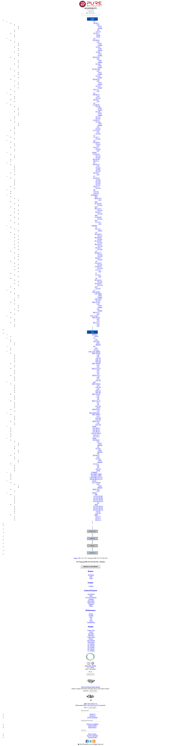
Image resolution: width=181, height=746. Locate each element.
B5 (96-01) (96, 40)
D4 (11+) (96, 147)
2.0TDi (98, 169)
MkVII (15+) (96, 375)
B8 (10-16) (96, 159)
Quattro (100, 28)
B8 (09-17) (96, 164)
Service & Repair (92, 717)
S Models (94, 225)
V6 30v (98, 52)
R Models (94, 472)
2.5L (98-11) (96, 431)
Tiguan (94, 481)
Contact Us (92, 716)
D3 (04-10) (96, 142)
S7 (96, 273)
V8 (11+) (98, 518)
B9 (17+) (96, 89)
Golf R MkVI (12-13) (96, 477)
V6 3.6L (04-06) (98, 498)
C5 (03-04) (98, 217)
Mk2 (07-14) (96, 302)
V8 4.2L (98, 118)
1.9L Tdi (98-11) (96, 433)
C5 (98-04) (96, 105)
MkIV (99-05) (96, 353)
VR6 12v (98, 360)
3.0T (98, 127)
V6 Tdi (98, 511)
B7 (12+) (96, 464)
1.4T (98, 411)
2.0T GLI (98, 406)
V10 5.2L (96, 193)
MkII (96, 504)
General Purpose (90, 590)
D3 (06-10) (98, 283)
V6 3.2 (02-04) (98, 496)
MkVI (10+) (96, 421)
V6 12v (98, 47)
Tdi (98, 30)
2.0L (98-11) (96, 430)
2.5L (98, 367)
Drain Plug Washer (90, 666)
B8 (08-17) (96, 94)
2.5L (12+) (96, 436)
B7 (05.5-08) (96, 69)
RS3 (96, 196)
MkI (96, 494)
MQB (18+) (98, 198)
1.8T (98, 42)
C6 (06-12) (98, 266)
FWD (100, 26)
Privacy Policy (92, 734)
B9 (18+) (96, 99)
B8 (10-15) (98, 244)
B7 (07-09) (98, 203)
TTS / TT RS (94, 316)
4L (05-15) (96, 178)
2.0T (98, 25)
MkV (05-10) (96, 394)
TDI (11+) (98, 520)
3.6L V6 (98, 469)
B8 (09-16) (96, 79)
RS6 (96, 215)
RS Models (94, 195)
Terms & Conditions (92, 724)
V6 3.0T (98, 134)
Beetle (94, 426)
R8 (94, 190)
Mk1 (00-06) (96, 292)
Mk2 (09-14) (96, 317)
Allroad (94, 152)
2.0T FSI (98, 419)
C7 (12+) (98, 275)
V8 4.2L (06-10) (98, 508)
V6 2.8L (98, 106)
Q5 (94, 162)
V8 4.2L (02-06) (98, 499)
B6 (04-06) (98, 237)
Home (75, 558)
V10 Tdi (98, 513)
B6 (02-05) (96, 57)
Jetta (94, 382)
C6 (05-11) (96, 120)
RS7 (96, 220)
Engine (90, 583)
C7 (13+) (98, 222)
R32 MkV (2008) (96, 476)
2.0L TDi (98, 418)
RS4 (96, 202)
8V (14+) (96, 33)
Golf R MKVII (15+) (96, 479)
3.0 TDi (98, 179)
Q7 (94, 176)
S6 (96, 261)
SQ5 (96, 287)
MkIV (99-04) (96, 384)
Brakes (90, 571)
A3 (94, 21)
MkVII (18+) (96, 409)
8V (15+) (98, 229)
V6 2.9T (99, 213)
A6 (94, 103)
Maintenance (90, 610)
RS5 (96, 207)
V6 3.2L (98, 76)
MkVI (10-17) (96, 401)
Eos (94, 346)
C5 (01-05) (96, 154)
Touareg (94, 493)
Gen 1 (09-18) (96, 482)
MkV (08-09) (96, 414)
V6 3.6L (98, 181)
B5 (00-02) (98, 234)
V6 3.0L (98, 64)
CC (94, 338)
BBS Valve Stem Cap (90, 703)
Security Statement (92, 735)
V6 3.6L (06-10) (98, 506)
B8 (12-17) (98, 208)
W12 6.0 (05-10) (98, 501)
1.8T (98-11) (96, 428)
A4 (94, 38)
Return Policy (92, 727)
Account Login (92, 737)
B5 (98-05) (96, 440)
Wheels (90, 627)
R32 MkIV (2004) (96, 474)
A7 (94, 135)
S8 (96, 278)
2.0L (98, 356)
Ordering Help (92, 726)
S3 (96, 227)
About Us (92, 714)
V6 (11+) (98, 516)
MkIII (96, 515)
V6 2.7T (98, 116)
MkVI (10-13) (96, 368)
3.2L (98, 309)
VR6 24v (98, 362)
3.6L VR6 (96, 341)
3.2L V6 (98, 31)
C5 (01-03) (98, 263)
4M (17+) (96, 186)
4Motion (98, 344)
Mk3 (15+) (96, 312)
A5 (94, 93)
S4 (96, 232)
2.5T (100, 200)
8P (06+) (96, 23)
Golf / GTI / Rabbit (94, 351)
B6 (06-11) (96, 455)
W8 (98, 453)
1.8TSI (98, 35)
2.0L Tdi (98, 380)
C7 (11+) (96, 137)
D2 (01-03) (98, 280)
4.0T (98, 151)
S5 (96, 251)
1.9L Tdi (98, 358)
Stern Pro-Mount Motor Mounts (90, 687)
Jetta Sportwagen (94, 413)
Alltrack (94, 334)
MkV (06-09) (96, 363)
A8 (94, 140)
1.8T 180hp (98, 293)
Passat (94, 438)
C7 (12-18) (96, 130)
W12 (98, 145)
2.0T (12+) (96, 435)
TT (94, 290)
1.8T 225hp (98, 299)
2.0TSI (98, 37)
